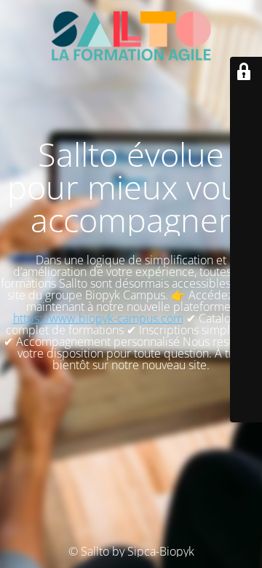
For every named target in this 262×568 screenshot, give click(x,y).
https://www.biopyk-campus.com (98, 318)
